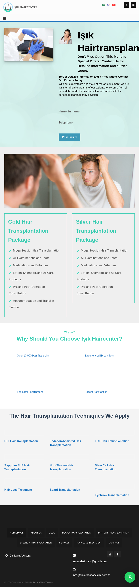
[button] (130, 577)
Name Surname (69, 111)
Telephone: (66, 122)
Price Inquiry (69, 137)
